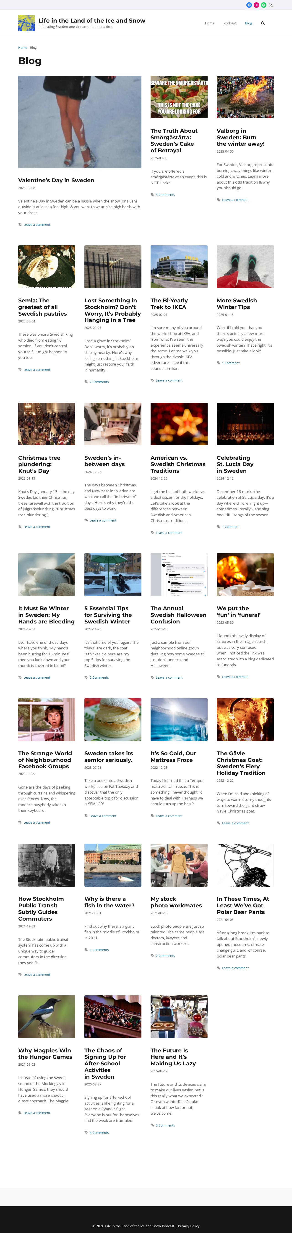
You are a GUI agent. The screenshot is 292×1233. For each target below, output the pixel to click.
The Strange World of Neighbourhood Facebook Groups (45, 760)
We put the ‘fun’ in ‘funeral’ (239, 611)
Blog (248, 23)
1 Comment (231, 363)
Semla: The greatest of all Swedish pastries (42, 307)
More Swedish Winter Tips (237, 303)
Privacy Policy (189, 1226)
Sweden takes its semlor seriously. (108, 756)
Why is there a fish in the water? (109, 902)
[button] (263, 23)
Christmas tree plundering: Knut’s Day (39, 464)
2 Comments (99, 382)
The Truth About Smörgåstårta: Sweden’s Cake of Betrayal (174, 140)
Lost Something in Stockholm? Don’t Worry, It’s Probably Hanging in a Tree (112, 310)
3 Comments (165, 194)
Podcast (230, 23)
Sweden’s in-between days (104, 461)
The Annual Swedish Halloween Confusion (179, 615)
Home (209, 23)
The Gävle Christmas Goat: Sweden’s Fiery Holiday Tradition (241, 763)
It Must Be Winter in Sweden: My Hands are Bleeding (46, 615)
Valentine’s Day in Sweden (56, 180)
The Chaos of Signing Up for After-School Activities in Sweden (105, 1063)
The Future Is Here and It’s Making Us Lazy (173, 1057)
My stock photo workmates (176, 902)
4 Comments (99, 1132)
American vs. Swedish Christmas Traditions (178, 464)
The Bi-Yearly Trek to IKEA (169, 303)
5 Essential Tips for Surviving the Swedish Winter (108, 615)
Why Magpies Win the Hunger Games (45, 1053)
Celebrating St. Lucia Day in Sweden (235, 464)
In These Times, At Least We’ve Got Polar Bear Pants (243, 905)
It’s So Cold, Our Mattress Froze (173, 756)
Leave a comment (36, 224)
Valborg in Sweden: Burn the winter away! (241, 137)
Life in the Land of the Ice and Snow (92, 20)
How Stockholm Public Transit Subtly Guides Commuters (41, 909)
